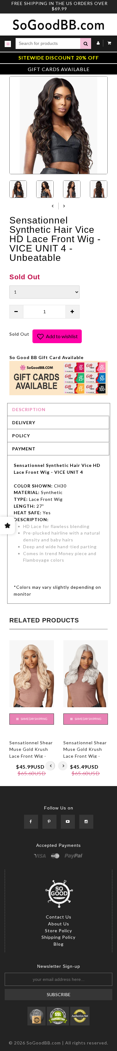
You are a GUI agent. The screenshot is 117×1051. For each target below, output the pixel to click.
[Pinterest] (49, 821)
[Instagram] (86, 821)
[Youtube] (67, 821)
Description (29, 409)
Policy (21, 435)
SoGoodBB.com (44, 1042)
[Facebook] (31, 821)
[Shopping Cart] (107, 43)
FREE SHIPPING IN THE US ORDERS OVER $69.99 (60, 6)
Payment (24, 448)
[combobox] (48, 43)
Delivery (23, 422)
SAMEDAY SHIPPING (33, 719)
